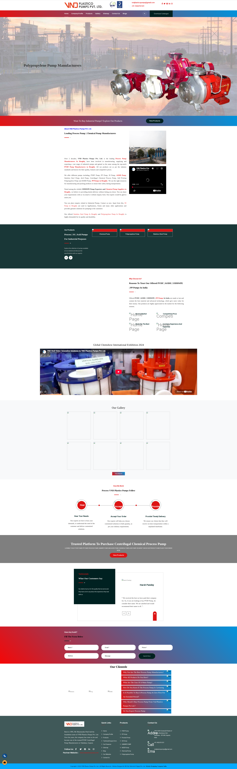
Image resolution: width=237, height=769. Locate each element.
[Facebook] (162, 4)
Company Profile (77, 13)
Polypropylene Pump (104, 234)
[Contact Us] (4, 756)
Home (66, 13)
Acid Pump (160, 234)
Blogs (125, 13)
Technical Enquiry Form (110, 741)
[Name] (144, 13)
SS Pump (124, 741)
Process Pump (126, 737)
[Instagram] (172, 4)
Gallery (97, 13)
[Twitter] (164, 4)
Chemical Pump (126, 751)
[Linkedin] (169, 4)
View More (118, 473)
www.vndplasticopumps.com (89, 753)
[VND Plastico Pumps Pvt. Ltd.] (83, 4)
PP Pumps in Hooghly (100, 181)
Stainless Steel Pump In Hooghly (85, 214)
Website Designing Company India (156, 766)
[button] (18, 66)
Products (89, 13)
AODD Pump (121, 175)
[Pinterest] (167, 4)
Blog (104, 751)
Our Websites (107, 754)
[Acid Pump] (160, 230)
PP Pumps (159, 298)
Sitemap (106, 13)
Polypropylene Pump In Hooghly (112, 214)
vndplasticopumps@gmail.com (143, 3)
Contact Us (116, 13)
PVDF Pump (125, 731)
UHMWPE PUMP (126, 744)
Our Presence (107, 744)
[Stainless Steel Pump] (132, 230)
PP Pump (124, 734)
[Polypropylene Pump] (104, 230)
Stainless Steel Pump (132, 234)
